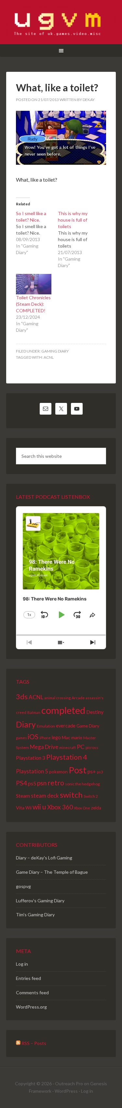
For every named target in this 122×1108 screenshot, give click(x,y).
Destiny (94, 712)
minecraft (67, 747)
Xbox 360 (60, 807)
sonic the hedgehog (82, 783)
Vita (20, 807)
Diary (26, 724)
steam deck (45, 795)
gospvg (23, 886)
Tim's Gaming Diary (35, 914)
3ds (22, 696)
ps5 (32, 783)
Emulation (46, 726)
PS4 (21, 783)
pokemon (58, 771)
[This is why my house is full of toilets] (79, 239)
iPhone (45, 738)
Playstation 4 (66, 757)
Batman (33, 712)
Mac (66, 737)
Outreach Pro (69, 1083)
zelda (96, 807)
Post (78, 770)
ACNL (49, 357)
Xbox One (82, 808)
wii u (39, 807)
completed (63, 710)
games (21, 738)
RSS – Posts (33, 1043)
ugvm (61, 22)
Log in (22, 964)
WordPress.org (31, 1007)
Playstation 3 (30, 758)
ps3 (100, 771)
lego (56, 737)
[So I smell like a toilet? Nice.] (37, 233)
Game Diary (87, 725)
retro (55, 783)
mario (76, 737)
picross (92, 747)
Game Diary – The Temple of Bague (52, 872)
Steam (23, 795)
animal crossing (57, 698)
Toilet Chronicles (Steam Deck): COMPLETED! (33, 304)
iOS (33, 736)
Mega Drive (44, 746)
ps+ (92, 771)
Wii (28, 807)
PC (81, 746)
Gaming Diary (55, 351)
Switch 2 (91, 796)
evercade (65, 725)
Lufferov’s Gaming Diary (40, 900)
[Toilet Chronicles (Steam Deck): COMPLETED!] (33, 284)
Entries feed (28, 978)
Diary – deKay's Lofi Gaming (44, 857)
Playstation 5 (32, 771)
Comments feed (32, 992)
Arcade (78, 697)
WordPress (66, 1091)
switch (71, 794)
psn (42, 783)
